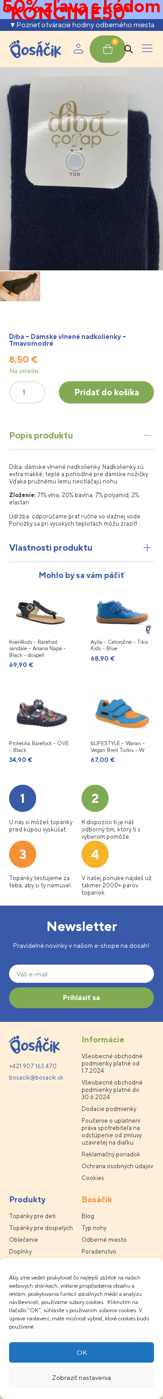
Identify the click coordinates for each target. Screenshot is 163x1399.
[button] (147, 49)
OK (82, 1352)
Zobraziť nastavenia (81, 1377)
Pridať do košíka (106, 392)
